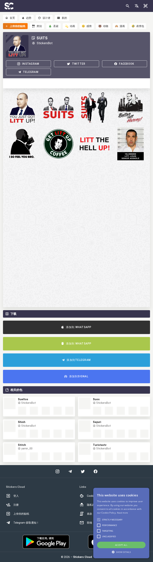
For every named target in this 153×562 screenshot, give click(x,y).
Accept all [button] (121, 545)
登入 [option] (16, 495)
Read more (122, 512)
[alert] (121, 523)
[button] (136, 5)
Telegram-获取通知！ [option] (26, 522)
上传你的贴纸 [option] (21, 513)
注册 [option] (16, 504)
